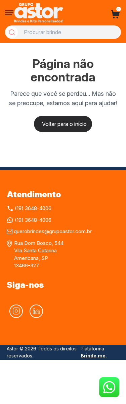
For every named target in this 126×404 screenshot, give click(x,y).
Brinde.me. (94, 355)
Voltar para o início (64, 124)
